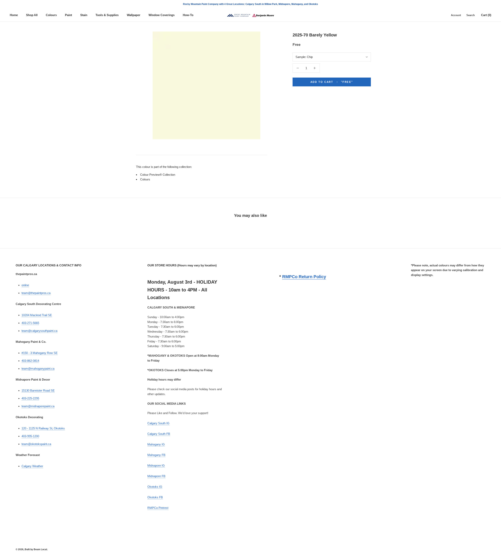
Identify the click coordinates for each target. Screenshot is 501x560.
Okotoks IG (154, 486)
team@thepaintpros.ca (36, 293)
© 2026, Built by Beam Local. (32, 549)
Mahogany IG (156, 444)
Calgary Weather (32, 466)
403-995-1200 (30, 436)
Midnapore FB (156, 476)
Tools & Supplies (107, 15)
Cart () (486, 15)
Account (456, 15)
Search (470, 15)
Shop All (32, 15)
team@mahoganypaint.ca (38, 368)
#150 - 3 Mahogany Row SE (40, 353)
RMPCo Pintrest (157, 507)
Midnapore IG (156, 465)
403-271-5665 (30, 323)
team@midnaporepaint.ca (38, 406)
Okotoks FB (155, 497)
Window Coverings (162, 15)
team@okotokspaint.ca (36, 444)
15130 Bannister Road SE (38, 390)
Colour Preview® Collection (157, 174)
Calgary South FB (158, 433)
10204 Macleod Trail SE (37, 315)
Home (14, 15)
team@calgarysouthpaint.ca (39, 330)
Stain (83, 15)
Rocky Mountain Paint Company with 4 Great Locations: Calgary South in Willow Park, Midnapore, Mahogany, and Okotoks (250, 4)
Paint (68, 15)
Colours (51, 15)
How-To (188, 15)
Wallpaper (133, 15)
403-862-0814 (30, 360)
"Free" (331, 82)
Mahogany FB (156, 455)
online (25, 285)
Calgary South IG (158, 423)
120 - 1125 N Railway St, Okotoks (43, 428)
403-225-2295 (30, 398)
